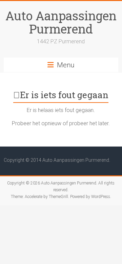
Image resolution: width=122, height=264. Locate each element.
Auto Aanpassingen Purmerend (61, 22)
